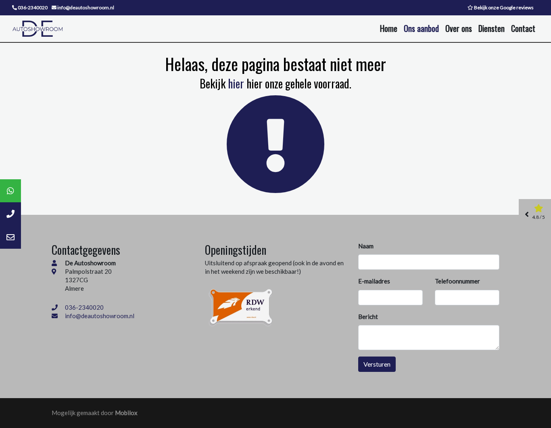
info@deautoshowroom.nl (99, 315)
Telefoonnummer (457, 281)
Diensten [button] (491, 28)
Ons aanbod (421, 28)
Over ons (458, 28)
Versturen (376, 364)
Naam (366, 246)
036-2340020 (84, 307)
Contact (523, 28)
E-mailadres (374, 281)
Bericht (368, 316)
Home (388, 28)
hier (236, 83)
